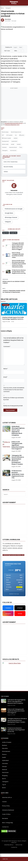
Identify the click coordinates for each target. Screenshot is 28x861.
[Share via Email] (14, 23)
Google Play (13, 233)
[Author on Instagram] (15, 197)
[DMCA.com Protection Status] (14, 831)
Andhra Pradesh (6, 742)
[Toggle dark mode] (26, 2)
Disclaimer (5, 818)
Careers (4, 801)
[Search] (23, 494)
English (15, 47)
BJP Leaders (9, 135)
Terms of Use (18, 845)
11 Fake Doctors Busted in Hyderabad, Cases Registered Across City (18, 474)
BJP (3, 135)
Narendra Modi (13, 147)
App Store (5, 233)
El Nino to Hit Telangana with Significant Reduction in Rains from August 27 (18, 445)
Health (4, 757)
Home (2, 8)
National (4, 769)
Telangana (8, 8)
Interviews (5, 763)
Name (5, 368)
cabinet (16, 138)
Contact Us (5, 827)
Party (20, 147)
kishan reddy (5, 144)
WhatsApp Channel (11, 217)
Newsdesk (8, 19)
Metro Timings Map (7, 822)
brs (16, 135)
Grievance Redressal (8, 810)
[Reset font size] (22, 50)
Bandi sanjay (5, 132)
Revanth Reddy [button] (8, 167)
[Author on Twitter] (9, 197)
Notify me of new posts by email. (13, 405)
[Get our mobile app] (6, 2)
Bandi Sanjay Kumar (16, 132)
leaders (19, 144)
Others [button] (6, 171)
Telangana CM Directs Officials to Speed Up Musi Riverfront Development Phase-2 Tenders (18, 460)
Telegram (8, 222)
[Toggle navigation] (3, 3)
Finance (4, 754)
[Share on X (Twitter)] (5, 23)
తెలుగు (20, 47)
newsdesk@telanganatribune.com (13, 123)
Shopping (4, 775)
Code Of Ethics (6, 814)
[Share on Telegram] (8, 23)
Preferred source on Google (13, 209)
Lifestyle (4, 766)
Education (5, 748)
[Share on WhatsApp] (11, 23)
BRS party (21, 135)
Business (4, 745)
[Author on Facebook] (12, 197)
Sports (4, 778)
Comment (6, 346)
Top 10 (4, 784)
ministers (4, 147)
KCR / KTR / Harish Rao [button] (10, 162)
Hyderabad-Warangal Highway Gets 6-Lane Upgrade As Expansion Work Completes (18, 431)
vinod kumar (13, 150)
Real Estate (5, 772)
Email (5, 377)
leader (12, 144)
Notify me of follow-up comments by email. (13, 398)
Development (5, 141)
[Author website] (19, 197)
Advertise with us (7, 797)
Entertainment (6, 751)
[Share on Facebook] (2, 23)
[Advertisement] (14, 104)
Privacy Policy (6, 806)
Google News (9, 213)
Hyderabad (14, 141)
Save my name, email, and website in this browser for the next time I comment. (13, 389)
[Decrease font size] (12, 50)
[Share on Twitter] (13, 859)
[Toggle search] (23, 3)
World (4, 787)
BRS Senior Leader (6, 138)
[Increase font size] (19, 50)
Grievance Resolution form (12, 125)
